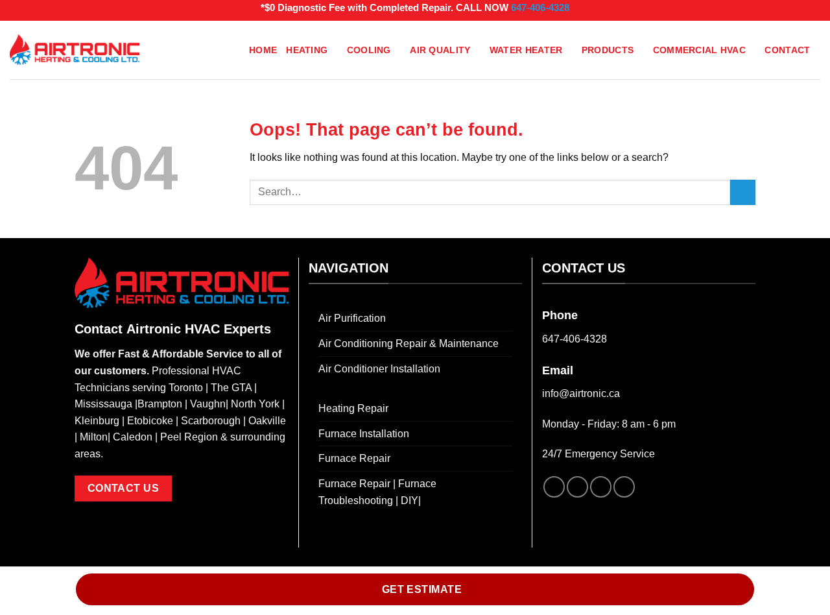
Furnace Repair (354, 458)
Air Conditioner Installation (379, 368)
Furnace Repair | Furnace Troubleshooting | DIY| (377, 492)
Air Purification (352, 318)
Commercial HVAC (699, 50)
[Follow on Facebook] (554, 487)
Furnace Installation (363, 433)
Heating (306, 50)
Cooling (369, 50)
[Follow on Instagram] (577, 487)
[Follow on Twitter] (600, 487)
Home (263, 50)
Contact (787, 50)
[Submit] (742, 192)
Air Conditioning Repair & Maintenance (408, 343)
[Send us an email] (624, 487)
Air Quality (440, 50)
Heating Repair (353, 408)
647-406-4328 (540, 7)
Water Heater (526, 50)
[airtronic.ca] (74, 50)
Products (608, 50)
